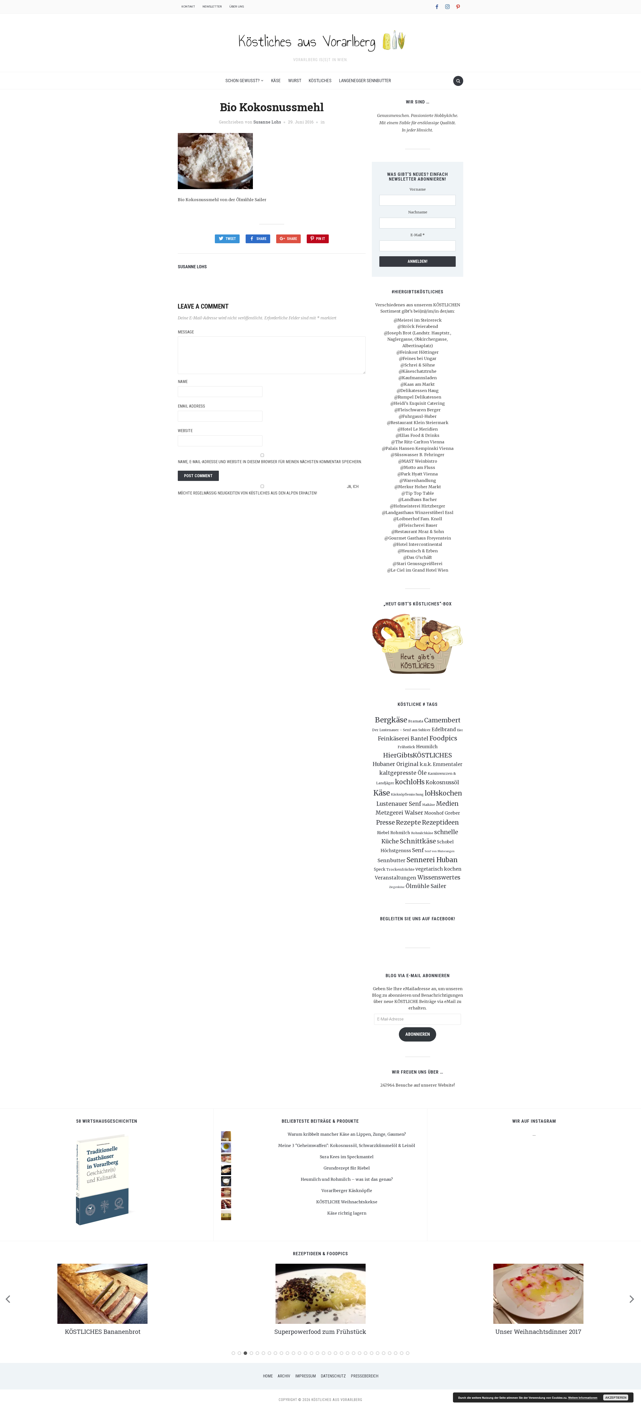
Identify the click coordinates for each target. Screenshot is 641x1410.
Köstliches (320, 80)
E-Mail (417, 235)
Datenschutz (333, 1376)
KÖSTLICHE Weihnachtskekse (346, 1201)
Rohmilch (400, 832)
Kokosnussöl (442, 782)
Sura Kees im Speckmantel (347, 1156)
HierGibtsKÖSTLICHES (417, 755)
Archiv (284, 1376)
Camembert (442, 720)
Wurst (294, 80)
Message (186, 332)
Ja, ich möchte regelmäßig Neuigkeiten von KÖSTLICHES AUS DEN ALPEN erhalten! (268, 489)
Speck (379, 869)
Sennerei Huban (432, 860)
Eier (460, 730)
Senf (418, 850)
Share (261, 239)
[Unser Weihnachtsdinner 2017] (320, 1293)
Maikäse (428, 805)
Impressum (305, 1376)
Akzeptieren (615, 1397)
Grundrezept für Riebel (347, 1168)
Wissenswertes (438, 877)
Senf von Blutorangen (439, 851)
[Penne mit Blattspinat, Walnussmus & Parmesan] (538, 1293)
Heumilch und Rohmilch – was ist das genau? (347, 1179)
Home (268, 1376)
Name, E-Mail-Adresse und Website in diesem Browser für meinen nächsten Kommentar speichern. (270, 461)
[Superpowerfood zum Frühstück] (103, 1293)
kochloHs (410, 782)
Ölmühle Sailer (426, 886)
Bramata (415, 721)
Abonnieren (417, 1034)
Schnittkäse (418, 841)
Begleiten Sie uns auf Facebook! (417, 918)
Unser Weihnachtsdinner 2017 (320, 1332)
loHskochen (443, 793)
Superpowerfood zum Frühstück (102, 1332)
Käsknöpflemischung (407, 794)
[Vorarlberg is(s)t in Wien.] (320, 39)
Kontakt (188, 6)
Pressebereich (364, 1376)
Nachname (417, 212)
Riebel (383, 832)
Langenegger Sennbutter (365, 80)
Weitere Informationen (582, 1397)
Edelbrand (444, 729)
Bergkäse (391, 719)
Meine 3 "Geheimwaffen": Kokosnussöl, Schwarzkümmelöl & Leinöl (346, 1145)
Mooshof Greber (442, 813)
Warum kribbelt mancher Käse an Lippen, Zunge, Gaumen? (347, 1134)
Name (183, 381)
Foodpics (443, 738)
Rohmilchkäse (422, 833)
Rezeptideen (440, 822)
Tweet (231, 239)
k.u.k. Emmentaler (441, 764)
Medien (447, 804)
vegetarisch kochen (438, 869)
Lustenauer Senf (398, 803)
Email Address (191, 406)
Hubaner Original (396, 764)
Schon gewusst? (242, 80)
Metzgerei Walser (399, 812)
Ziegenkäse (397, 887)
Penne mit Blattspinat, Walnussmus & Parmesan (538, 1332)
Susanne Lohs (267, 121)
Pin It (320, 239)
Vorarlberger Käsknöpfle (347, 1190)
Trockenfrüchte (400, 869)
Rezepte (408, 822)
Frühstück (406, 747)
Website (185, 430)
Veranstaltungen (395, 878)
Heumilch (427, 746)
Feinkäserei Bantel (403, 738)
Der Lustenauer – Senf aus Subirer (401, 730)
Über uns (236, 6)
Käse (276, 80)
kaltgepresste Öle (403, 773)
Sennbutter (391, 860)
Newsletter (212, 6)
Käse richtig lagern (346, 1213)
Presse (385, 822)
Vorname (418, 189)
